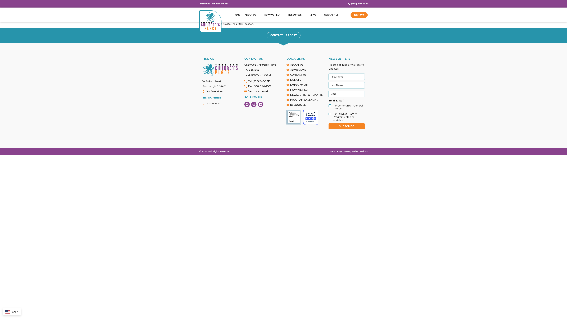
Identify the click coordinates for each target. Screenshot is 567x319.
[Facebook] (247, 104)
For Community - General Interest (348, 107)
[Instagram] (253, 104)
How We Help (272, 15)
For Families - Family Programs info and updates (345, 117)
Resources (295, 15)
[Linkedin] (260, 104)
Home (237, 15)
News (312, 15)
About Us (250, 15)
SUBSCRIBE (346, 126)
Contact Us (331, 15)
